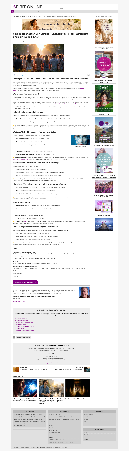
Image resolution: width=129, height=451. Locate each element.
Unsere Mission (27, 12)
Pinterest (86, 439)
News (20, 12)
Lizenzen (86, 424)
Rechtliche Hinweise (88, 414)
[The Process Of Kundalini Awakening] (77, 388)
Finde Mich (51, 437)
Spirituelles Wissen (20, 328)
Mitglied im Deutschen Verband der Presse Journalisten (61, 442)
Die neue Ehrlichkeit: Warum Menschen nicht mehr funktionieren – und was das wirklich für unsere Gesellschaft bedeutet (51, 401)
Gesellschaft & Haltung (73, 12)
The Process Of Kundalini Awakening (76, 399)
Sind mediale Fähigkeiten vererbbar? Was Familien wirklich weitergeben (29, 421)
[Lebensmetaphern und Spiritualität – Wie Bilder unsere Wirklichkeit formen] (25, 388)
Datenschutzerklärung (89, 416)
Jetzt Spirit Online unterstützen (52, 363)
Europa (26, 221)
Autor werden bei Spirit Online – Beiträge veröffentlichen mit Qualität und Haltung (64, 420)
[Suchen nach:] (104, 235)
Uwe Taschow (26, 337)
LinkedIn (86, 437)
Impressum (86, 419)
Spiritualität (36, 12)
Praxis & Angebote (93, 12)
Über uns (51, 425)
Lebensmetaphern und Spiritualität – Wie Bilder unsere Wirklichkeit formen (24, 399)
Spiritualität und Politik (28, 41)
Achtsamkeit (62, 12)
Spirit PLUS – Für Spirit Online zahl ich (57, 439)
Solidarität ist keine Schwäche (20, 159)
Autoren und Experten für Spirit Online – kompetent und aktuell (63, 416)
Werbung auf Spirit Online (54, 414)
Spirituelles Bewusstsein (21, 320)
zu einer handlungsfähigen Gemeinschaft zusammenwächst (60, 103)
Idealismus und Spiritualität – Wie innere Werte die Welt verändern (28, 419)
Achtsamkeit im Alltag (20, 324)
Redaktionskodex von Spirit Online (56, 423)
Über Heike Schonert (53, 428)
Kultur (84, 12)
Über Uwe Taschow (53, 430)
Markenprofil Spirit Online (54, 432)
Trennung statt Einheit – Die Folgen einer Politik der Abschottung (28, 414)
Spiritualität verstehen (21, 318)
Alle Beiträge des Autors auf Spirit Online (25, 282)
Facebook (86, 432)
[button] (14, 75)
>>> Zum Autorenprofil (19, 301)
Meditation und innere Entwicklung (24, 322)
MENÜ (13, 12)
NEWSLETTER (62, 8)
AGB (85, 421)
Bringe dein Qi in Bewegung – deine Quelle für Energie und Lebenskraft (29, 416)
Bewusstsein (45, 12)
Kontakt (50, 435)
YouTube (86, 434)
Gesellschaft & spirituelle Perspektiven (25, 330)
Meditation (54, 12)
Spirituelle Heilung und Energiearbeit (24, 326)
